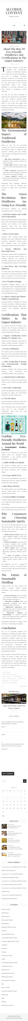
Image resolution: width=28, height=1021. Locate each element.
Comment (5, 749)
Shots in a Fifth (5, 987)
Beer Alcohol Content (7, 920)
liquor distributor (21, 678)
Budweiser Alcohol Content (9, 927)
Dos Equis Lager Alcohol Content (10, 941)
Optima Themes (18, 1018)
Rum (3, 984)
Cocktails (4, 930)
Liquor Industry (15, 680)
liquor (4, 678)
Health (3, 959)
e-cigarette (4, 945)
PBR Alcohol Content (7, 977)
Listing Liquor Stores (7, 966)
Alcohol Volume (6, 916)
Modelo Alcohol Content (8, 973)
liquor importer (6, 680)
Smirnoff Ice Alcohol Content (9, 991)
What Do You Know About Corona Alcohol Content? (14, 841)
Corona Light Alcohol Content (9, 938)
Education (4, 948)
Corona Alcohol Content (8, 934)
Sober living (5, 994)
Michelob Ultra (5, 969)
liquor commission (11, 678)
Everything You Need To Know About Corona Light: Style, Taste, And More (15, 855)
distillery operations (18, 676)
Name (4, 726)
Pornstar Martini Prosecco (8, 980)
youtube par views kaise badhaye (10, 682)
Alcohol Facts (14, 46)
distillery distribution (7, 676)
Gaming (4, 952)
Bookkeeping (5, 923)
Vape (3, 998)
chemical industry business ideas (10, 674)
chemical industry (6, 672)
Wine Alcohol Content (7, 1005)
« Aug (3, 816)
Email (3, 734)
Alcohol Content (6, 909)
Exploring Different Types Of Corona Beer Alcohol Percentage (14, 827)
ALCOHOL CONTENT (14, 10)
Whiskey (4, 1001)
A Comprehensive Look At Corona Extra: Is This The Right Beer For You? (15, 848)
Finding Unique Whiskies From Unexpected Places (15, 834)
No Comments (22, 686)
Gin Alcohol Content (7, 955)
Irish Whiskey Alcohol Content (10, 962)
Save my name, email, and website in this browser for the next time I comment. (13, 745)
